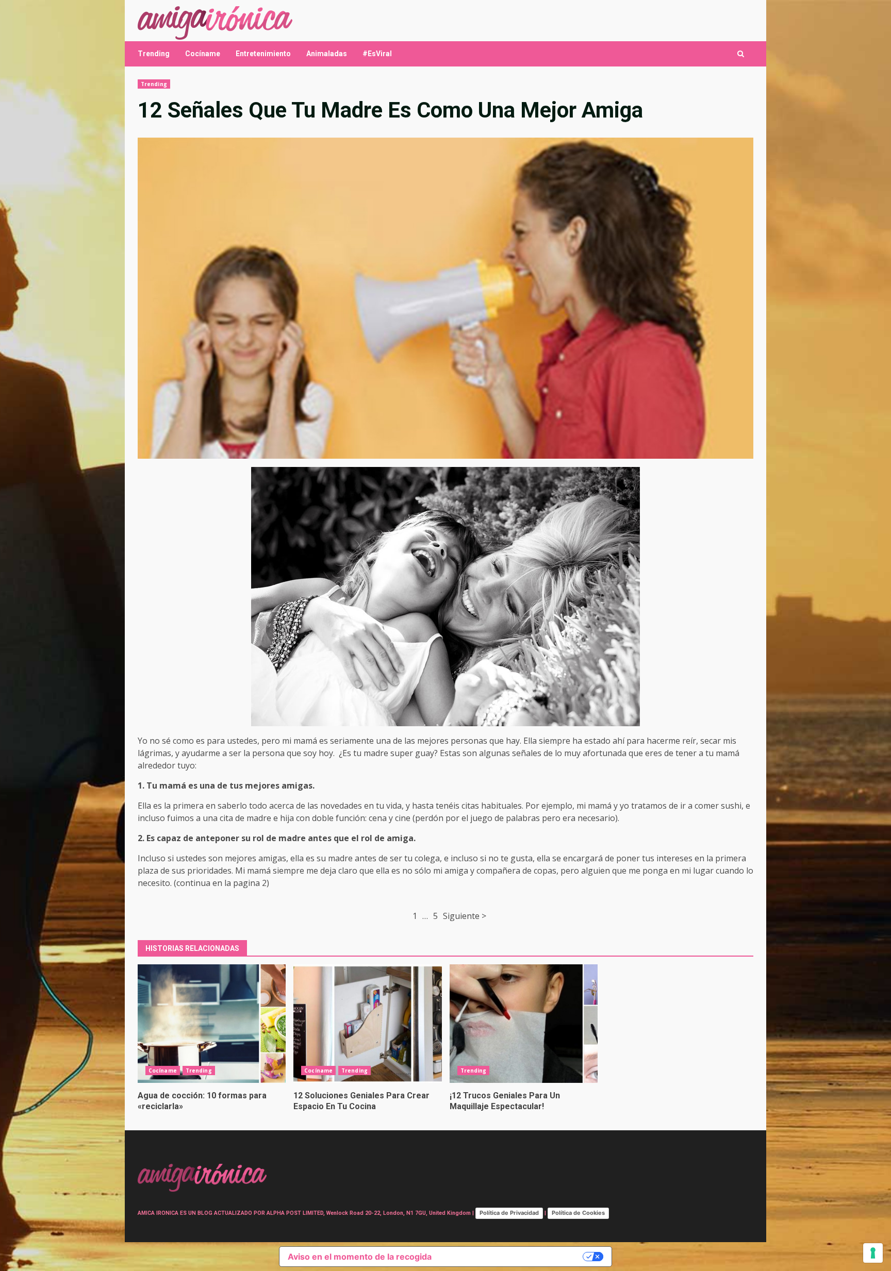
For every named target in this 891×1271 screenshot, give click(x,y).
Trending (154, 53)
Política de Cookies (578, 1212)
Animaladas (326, 53)
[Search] (740, 54)
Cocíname (202, 53)
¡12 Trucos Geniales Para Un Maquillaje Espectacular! (524, 1023)
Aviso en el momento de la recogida (360, 1256)
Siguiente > (464, 916)
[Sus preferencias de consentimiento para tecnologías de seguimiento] (873, 1253)
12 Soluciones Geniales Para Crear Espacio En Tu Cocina (367, 1023)
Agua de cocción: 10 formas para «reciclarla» (212, 1023)
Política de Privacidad (509, 1212)
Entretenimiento (263, 53)
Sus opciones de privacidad (512, 1256)
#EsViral (377, 53)
